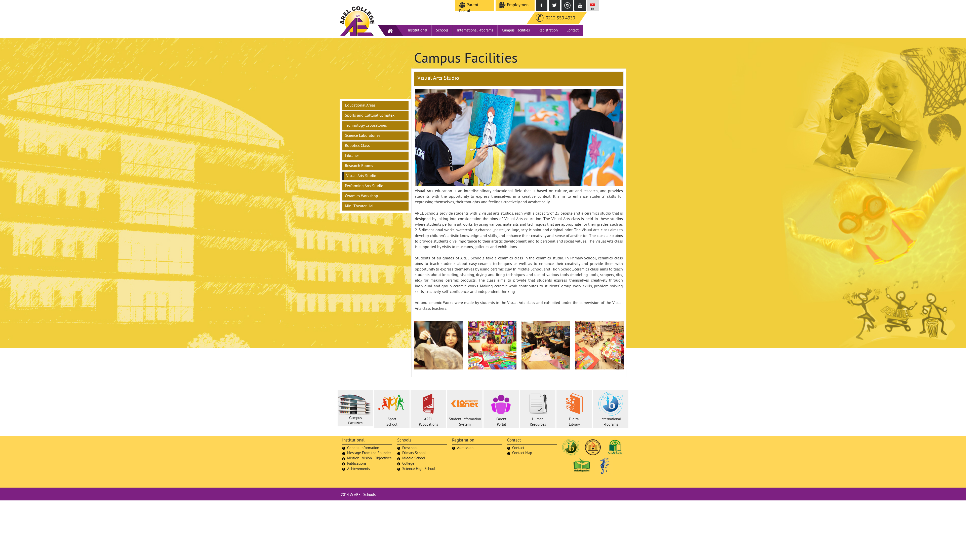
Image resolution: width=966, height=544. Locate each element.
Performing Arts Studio (364, 186)
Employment (518, 5)
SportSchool (391, 422)
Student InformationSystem (465, 422)
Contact (573, 30)
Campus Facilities (516, 30)
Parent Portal (468, 8)
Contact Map (522, 453)
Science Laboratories (362, 135)
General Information (363, 448)
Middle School (413, 458)
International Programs (475, 30)
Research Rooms (359, 165)
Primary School (414, 453)
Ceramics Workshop (361, 196)
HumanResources (538, 422)
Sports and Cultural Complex (369, 115)
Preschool (410, 448)
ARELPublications (428, 422)
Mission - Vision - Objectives (369, 458)
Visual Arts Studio (361, 176)
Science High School (418, 469)
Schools (442, 30)
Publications (356, 463)
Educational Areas (360, 105)
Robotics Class (357, 145)
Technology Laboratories (366, 125)
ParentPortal (501, 422)
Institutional (417, 30)
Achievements (358, 469)
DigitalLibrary (574, 422)
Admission (465, 448)
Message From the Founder (369, 453)
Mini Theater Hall (360, 206)
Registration (548, 30)
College (408, 463)
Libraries (352, 155)
